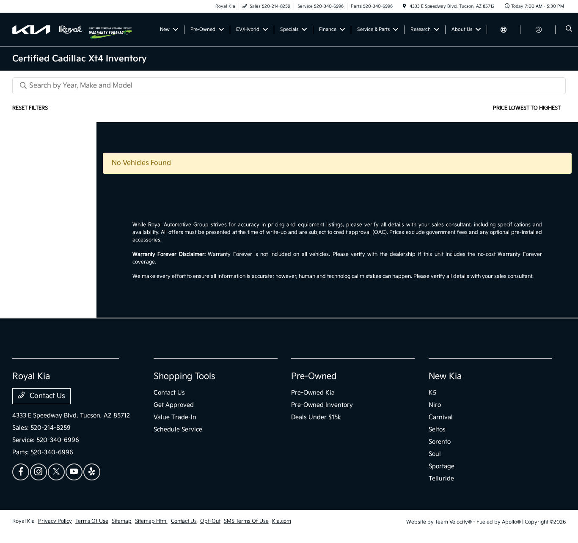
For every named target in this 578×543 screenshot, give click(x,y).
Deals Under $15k (316, 417)
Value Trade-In (175, 417)
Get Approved (174, 405)
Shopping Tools (184, 376)
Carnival (441, 417)
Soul (435, 454)
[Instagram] (38, 471)
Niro (435, 405)
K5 (432, 392)
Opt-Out (210, 521)
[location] (404, 6)
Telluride (441, 478)
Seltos (437, 429)
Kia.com (281, 521)
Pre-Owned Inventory (322, 405)
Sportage (441, 466)
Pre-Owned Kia (313, 392)
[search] (569, 30)
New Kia (445, 376)
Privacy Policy (55, 521)
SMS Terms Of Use (246, 521)
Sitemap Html (151, 521)
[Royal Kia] (50, 29)
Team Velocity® (453, 522)
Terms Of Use (91, 521)
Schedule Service (178, 429)
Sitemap (122, 521)
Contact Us (46, 396)
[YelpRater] (91, 471)
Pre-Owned (314, 376)
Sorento (440, 441)
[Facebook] (20, 471)
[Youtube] (74, 471)
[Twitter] (56, 471)
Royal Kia (23, 521)
